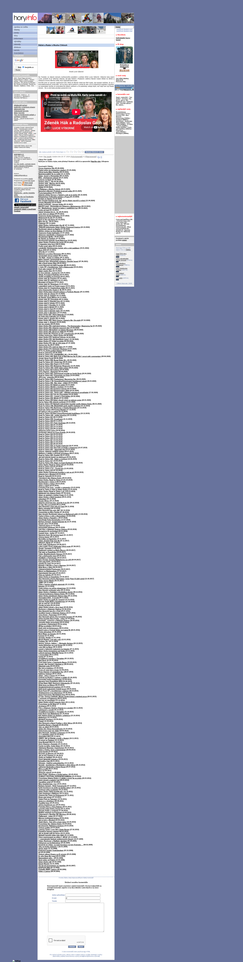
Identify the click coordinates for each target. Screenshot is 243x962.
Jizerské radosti (125, 103)
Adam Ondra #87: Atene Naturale (51, 315)
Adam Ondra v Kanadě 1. (48, 518)
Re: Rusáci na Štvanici (28, 82)
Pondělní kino (43, 803)
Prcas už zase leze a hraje (48, 670)
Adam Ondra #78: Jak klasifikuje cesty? (53, 339)
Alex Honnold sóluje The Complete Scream (55, 617)
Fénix (29, 86)
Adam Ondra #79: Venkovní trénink (52, 337)
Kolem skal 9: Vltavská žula (49, 301)
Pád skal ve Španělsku (47, 552)
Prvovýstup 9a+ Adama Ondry (50, 824)
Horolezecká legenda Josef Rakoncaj (52, 240)
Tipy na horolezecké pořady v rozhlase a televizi (25, 116)
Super (118, 97)
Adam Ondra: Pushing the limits (51, 242)
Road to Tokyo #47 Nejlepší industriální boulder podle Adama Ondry (65, 404)
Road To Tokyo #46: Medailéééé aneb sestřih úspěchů (59, 406)
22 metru (125, 99)
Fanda (40, 657)
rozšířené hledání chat (124, 31)
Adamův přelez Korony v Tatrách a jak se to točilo (57, 195)
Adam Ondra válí (45, 862)
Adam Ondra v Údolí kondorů (49, 497)
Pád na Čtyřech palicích (26, 135)
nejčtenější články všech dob (23, 146)
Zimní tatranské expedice (48, 759)
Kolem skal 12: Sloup (46, 294)
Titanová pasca (44, 525)
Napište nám (96, 161)
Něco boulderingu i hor (47, 784)
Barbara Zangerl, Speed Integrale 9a (52, 522)
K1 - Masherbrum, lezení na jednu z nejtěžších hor (58, 208)
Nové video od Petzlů (46, 860)
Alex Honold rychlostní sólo (49, 590)
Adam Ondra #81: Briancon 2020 (51, 332)
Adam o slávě (43, 486)
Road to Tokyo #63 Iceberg (48, 370)
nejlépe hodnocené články (22, 147)
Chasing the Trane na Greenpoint (51, 795)
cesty (16, 33)
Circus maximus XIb (46, 168)
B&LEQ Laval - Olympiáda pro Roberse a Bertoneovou (59, 206)
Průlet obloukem (44, 632)
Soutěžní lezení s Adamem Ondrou (52, 613)
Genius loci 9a (44, 345)
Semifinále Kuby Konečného (49, 520)
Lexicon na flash (44, 180)
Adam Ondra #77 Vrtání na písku (51, 341)
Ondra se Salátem (45, 757)
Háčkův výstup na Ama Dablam (50, 231)
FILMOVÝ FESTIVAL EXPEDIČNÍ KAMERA (54, 776)
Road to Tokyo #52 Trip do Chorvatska (53, 394)
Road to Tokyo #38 (45, 421)
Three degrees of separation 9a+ (51, 672)
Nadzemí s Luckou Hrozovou (49, 254)
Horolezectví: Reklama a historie (51, 826)
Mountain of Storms (46, 282)
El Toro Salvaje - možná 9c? (49, 273)
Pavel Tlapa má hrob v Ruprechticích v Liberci (23, 78)
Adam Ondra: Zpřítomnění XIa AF (51, 225)
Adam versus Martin (46, 581)
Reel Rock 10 (43, 660)
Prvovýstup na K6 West (47, 704)
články (17, 30)
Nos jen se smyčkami (46, 700)
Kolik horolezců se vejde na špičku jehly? (54, 788)
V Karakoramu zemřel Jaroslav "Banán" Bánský (23, 129)
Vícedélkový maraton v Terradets (51, 712)
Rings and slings (45, 797)
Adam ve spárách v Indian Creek (51, 495)
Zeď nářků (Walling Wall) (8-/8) (122, 79)
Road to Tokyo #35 (45, 427)
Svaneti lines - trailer (46, 533)
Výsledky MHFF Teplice (47, 869)
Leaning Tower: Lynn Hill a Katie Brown (53, 830)
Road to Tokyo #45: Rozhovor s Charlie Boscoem (57, 408)
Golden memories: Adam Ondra (50, 335)
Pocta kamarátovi (45, 193)
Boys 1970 (42, 250)
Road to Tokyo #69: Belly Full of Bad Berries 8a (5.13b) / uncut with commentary (69, 356)
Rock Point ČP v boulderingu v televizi (53, 691)
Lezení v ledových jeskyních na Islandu (53, 649)
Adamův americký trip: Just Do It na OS (53, 503)
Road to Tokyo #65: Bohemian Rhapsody (54, 366)
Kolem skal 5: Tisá (45, 309)
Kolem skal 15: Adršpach (48, 280)
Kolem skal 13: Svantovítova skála (51, 288)
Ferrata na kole (44, 605)
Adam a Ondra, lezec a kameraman (52, 750)
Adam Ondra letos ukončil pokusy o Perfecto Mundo (58, 292)
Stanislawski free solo (47, 573)
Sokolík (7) (119, 230)
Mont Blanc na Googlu (47, 634)
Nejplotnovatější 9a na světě (49, 174)
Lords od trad (43, 210)
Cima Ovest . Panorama (47, 615)
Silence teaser (43, 537)
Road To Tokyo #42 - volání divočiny (52, 415)
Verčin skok (42, 849)
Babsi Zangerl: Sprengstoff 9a (50, 259)
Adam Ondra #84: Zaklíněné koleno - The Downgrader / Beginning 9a (65, 326)
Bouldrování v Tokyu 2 (47, 482)
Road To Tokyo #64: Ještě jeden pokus (53, 368)
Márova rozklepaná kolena (48, 818)
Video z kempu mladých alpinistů (51, 584)
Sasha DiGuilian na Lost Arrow (50, 645)
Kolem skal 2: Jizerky (46, 318)
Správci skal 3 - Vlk (45, 182)
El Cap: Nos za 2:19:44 (47, 505)
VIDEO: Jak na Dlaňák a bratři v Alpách (53, 738)
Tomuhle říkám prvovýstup (48, 622)
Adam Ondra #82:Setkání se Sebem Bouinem (56, 330)
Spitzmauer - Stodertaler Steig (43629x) (124, 122)
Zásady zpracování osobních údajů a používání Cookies (25, 209)
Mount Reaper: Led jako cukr (49, 639)
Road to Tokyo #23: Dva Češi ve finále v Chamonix (58, 448)
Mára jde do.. (43, 221)
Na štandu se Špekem (46, 239)
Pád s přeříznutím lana (47, 556)
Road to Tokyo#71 (45, 353)
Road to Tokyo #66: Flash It (49, 364)
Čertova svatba (44, 828)
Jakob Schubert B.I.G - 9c (48, 212)
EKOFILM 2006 (44, 868)
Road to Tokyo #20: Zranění (49, 455)
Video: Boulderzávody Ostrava (50, 554)
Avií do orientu (44, 324)
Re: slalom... (120, 105)
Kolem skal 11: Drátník (47, 296)
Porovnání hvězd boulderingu (50, 679)
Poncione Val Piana (20, 98)
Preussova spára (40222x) (121, 131)
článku (128, 250)
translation (19, 53)
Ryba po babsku (44, 575)
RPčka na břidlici (45, 626)
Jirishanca (42, 706)
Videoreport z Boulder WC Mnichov (52, 814)
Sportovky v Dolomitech (47, 624)
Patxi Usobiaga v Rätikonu (48, 793)
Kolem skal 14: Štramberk (48, 284)
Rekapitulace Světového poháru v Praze (54, 197)
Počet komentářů (77, 157)
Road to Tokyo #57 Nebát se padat (51, 385)
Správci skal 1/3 (44, 185)
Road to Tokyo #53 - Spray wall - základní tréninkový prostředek (63, 392)
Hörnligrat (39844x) (122, 133)
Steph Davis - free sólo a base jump (52, 822)
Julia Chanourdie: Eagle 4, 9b (50, 290)
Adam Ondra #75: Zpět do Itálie (50, 347)
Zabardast (42, 499)
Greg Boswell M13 (45, 742)
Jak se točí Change (46, 755)
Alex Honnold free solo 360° (49, 510)
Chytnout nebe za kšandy (48, 790)
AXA (15, 78)
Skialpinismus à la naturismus (50, 693)
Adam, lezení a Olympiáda (48, 176)
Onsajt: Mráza (43, 501)
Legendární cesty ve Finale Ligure (51, 286)
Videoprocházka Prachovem (49, 569)
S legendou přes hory (46, 244)
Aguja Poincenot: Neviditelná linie (51, 695)
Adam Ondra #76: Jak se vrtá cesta (51, 343)
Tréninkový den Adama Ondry (50, 478)
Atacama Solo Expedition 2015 (50, 681)
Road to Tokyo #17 (45, 461)
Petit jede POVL (44, 562)
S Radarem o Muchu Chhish (49, 189)
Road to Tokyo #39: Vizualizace (50, 419)
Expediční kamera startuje (48, 831)
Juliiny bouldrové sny (46, 805)
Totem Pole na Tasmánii (47, 799)
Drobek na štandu (45, 199)
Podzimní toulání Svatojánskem (50, 850)
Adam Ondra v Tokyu (46, 484)
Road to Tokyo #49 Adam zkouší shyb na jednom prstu (59, 400)
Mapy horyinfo (19, 113)
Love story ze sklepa (46, 214)
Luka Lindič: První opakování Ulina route (54, 546)
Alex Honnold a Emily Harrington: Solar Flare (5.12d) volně (61, 579)
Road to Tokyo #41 (45, 417)
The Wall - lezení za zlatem (48, 258)
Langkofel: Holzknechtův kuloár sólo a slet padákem (58, 248)
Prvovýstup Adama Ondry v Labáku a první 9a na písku (60, 778)
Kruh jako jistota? (45, 269)
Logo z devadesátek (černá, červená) (122, 259)
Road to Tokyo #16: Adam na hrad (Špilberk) (55, 463)
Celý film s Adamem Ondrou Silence (52, 529)
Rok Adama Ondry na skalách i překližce (54, 715)
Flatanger (42, 223)
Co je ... (17, 118)
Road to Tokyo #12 (45, 470)
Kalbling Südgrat (45, 674)
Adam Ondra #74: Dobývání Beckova (52, 349)
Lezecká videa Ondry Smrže (49, 809)
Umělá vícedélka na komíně (49, 277)
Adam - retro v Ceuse (46, 676)
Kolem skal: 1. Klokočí (47, 322)
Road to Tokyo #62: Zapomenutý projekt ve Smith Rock (59, 373)
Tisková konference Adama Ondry (51, 594)
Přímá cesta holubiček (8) (123, 227)
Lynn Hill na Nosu (45, 647)
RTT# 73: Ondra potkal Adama (50, 351)
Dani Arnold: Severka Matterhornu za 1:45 (54, 560)
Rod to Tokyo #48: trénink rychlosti (52, 402)
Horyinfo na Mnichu (46, 753)
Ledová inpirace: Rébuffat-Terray (51, 653)
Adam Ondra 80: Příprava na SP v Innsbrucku (56, 334)
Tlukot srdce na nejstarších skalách (52, 170)
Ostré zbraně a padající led (48, 780)
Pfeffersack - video (45, 816)
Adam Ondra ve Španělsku (48, 577)
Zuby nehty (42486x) (123, 123)
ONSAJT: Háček (44, 543)
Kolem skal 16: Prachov (47, 278)
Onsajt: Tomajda (44, 548)
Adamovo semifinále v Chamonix (51, 235)
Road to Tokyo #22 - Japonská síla (51, 449)
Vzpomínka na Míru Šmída (48, 512)
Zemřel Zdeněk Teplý (20, 133)
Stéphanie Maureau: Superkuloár (51, 748)
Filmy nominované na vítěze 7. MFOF (53, 837)
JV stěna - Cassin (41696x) (124, 125)
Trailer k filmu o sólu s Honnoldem (52, 516)
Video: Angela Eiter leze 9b (49, 541)
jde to (123, 100)
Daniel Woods (43, 864)
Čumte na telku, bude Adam (49, 746)
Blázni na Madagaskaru (47, 571)
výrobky (17, 41)
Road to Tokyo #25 (45, 444)
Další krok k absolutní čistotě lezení (52, 689)
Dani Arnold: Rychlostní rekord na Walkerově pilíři (58, 514)
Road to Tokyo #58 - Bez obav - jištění (53, 383)
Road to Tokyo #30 (45, 438)
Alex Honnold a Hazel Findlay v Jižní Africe (55, 723)
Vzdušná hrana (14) (123, 221)
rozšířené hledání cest (124, 29)
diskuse (17, 47)
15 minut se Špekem (46, 740)
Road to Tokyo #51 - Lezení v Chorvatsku (54, 396)
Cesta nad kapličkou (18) (124, 219)
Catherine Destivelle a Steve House (52, 767)
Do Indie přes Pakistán (47, 316)
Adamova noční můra (46, 430)
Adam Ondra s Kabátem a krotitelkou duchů (55, 592)
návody (17, 44)
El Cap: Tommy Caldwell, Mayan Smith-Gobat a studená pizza (62, 696)
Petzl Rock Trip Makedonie (48, 714)
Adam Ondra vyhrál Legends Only (51, 702)
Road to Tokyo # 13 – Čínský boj (51, 468)
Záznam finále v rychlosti (48, 811)
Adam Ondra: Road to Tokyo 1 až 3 (52, 491)
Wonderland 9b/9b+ (46, 237)
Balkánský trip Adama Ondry (49, 493)
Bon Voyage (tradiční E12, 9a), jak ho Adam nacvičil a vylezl (62, 201)
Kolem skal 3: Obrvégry (47, 313)
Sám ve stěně (43, 727)
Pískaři (41, 721)
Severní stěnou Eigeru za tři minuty (52, 854)
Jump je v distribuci (46, 801)
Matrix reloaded (44, 508)
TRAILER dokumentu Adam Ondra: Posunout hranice (59, 227)
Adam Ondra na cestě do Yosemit (51, 600)
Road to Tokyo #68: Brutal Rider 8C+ (52, 360)
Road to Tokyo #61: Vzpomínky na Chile (54, 375)
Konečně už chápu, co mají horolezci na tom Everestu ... (60, 845)
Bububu (41, 586)
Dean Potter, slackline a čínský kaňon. (53, 774)
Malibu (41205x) (121, 127)
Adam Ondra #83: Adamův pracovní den (54, 328)
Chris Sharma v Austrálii (48, 744)
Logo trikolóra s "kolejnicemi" (120, 264)
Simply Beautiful (44, 202)
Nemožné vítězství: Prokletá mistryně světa (55, 191)
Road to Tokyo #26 (45, 442)
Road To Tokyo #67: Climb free (50, 362)
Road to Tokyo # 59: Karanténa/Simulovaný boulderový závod (62, 381)
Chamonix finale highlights (49, 216)
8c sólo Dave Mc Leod (47, 856)
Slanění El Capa (44, 563)
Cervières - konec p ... (21, 95)
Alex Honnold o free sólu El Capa (51, 506)
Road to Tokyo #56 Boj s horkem (51, 387)
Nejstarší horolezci (45, 719)
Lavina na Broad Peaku (26, 138)
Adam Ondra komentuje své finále (51, 651)
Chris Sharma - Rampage (48, 372)
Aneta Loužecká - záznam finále (50, 204)
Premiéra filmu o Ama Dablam (50, 807)
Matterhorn (42, 717)
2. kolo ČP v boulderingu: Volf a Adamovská (55, 267)
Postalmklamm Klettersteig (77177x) (123, 112)
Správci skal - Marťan (46, 183)
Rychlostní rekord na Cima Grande (51, 432)
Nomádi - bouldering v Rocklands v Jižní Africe (56, 765)
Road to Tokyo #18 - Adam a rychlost (52, 459)
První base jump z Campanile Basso (52, 662)
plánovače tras (19, 109)
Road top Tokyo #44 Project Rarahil (52, 410)
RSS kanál (28, 183)
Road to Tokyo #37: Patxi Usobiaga (52, 423)
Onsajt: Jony (43, 524)
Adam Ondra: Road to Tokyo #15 (51, 465)
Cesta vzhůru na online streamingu (52, 588)
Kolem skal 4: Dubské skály (49, 311)
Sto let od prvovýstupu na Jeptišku (52, 866)
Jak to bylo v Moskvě (46, 820)
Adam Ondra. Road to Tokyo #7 (50, 480)
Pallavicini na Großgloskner (49, 843)
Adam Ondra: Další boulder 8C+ (50, 792)
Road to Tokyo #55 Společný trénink (52, 389)
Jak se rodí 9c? (44, 603)
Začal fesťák (43, 752)
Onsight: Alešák (44, 638)
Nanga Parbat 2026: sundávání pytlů (24, 131)
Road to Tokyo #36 (45, 425)
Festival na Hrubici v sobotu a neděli (52, 677)
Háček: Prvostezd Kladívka (48, 275)
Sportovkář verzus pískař (48, 256)
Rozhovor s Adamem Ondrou (49, 609)
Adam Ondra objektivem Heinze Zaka (52, 596)
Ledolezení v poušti (46, 710)
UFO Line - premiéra (46, 377)
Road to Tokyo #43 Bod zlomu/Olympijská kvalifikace (59, 413)
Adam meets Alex (45, 271)
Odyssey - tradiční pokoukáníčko (51, 763)
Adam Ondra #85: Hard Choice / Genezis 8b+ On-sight (59, 320)
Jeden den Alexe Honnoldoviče (50, 729)
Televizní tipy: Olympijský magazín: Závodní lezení (58, 261)
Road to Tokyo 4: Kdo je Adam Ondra (52, 489)
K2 (39, 852)
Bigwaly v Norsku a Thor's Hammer (52, 565)
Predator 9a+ (43, 641)
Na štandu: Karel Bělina (47, 297)
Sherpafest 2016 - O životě (48, 598)
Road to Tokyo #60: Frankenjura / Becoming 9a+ (57, 379)
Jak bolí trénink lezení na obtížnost (52, 457)
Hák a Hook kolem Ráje (47, 263)
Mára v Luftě (43, 769)
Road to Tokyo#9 (45, 476)
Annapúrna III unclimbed (48, 531)
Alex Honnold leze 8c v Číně (49, 611)
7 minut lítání (43, 655)
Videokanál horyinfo (21, 111)
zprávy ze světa (21, 27)
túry (16, 36)
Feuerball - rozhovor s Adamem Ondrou (54, 620)
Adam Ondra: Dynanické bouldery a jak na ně (56, 472)
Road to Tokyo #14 (45, 467)
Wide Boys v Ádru (45, 567)
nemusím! (124, 97)
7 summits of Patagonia (47, 698)
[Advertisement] (74, 6)
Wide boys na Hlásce (46, 685)
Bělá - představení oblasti (48, 178)
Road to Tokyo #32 (45, 434)
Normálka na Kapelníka (47, 539)
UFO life (41, 252)
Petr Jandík (47, 157)
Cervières (17, 96)
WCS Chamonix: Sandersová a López (22, 141)
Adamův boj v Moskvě (47, 474)
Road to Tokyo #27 (45, 440)
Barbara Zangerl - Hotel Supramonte (52, 786)
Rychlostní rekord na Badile (49, 229)
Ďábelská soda (44, 666)
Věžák (40, 187)
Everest (41, 636)
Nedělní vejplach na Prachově (50, 812)
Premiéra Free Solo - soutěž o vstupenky (54, 487)
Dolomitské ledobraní (46, 527)
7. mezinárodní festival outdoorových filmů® (55, 839)
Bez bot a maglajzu (45, 668)
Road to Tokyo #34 (45, 429)
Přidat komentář (90, 157)
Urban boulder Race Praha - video (51, 619)
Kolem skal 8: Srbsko (46, 303)
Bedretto (25, 96)
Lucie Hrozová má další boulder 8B (52, 265)
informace (18, 38)
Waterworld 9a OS (45, 218)
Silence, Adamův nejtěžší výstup (51, 451)
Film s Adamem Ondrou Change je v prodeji (55, 708)
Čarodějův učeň (44, 782)
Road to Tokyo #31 (45, 436)
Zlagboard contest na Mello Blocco (52, 550)
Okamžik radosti (44, 773)
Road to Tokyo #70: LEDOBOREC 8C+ (53, 354)
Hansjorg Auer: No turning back (50, 535)
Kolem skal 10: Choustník (48, 299)
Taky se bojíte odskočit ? (48, 847)
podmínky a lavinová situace (24, 107)
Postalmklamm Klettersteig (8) (121, 226)
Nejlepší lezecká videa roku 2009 (51, 835)
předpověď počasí (20, 105)
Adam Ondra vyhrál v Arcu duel (50, 607)
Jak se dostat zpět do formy (49, 833)
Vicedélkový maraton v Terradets (51, 658)
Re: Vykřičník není (122, 101)
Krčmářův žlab (44, 761)
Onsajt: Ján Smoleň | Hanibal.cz (51, 664)
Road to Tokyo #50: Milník (48, 398)
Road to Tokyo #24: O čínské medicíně (53, 446)
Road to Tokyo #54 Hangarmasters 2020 (53, 391)
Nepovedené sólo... (45, 858)
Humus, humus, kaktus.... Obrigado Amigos (55, 643)
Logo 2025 (119, 278)
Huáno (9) (119, 224)
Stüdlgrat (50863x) (122, 119)
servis (16, 50)
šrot (32, 86)
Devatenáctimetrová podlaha (49, 687)
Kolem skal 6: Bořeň (46, 307)
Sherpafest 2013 (44, 736)
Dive (40, 771)
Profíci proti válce (45, 246)
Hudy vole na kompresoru (48, 628)
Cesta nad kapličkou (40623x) (123, 128)
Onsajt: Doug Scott (45, 358)
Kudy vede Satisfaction (47, 544)
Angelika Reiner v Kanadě (48, 725)
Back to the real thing (46, 220)
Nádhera (22, 86)
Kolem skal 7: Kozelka (47, 305)
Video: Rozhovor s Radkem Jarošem (52, 841)
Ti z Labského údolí (46, 734)
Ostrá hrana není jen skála (48, 731)
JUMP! (40, 582)
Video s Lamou (44, 871)
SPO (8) (126, 224)
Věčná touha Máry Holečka (48, 172)
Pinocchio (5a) (121, 81)
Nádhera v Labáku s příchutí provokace (53, 453)
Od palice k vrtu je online (48, 411)
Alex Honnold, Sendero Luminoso (51, 733)
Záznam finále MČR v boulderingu (51, 601)
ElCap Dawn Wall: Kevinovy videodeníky (54, 683)
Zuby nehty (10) (121, 222)
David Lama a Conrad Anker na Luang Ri (54, 630)
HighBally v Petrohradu (47, 558)
